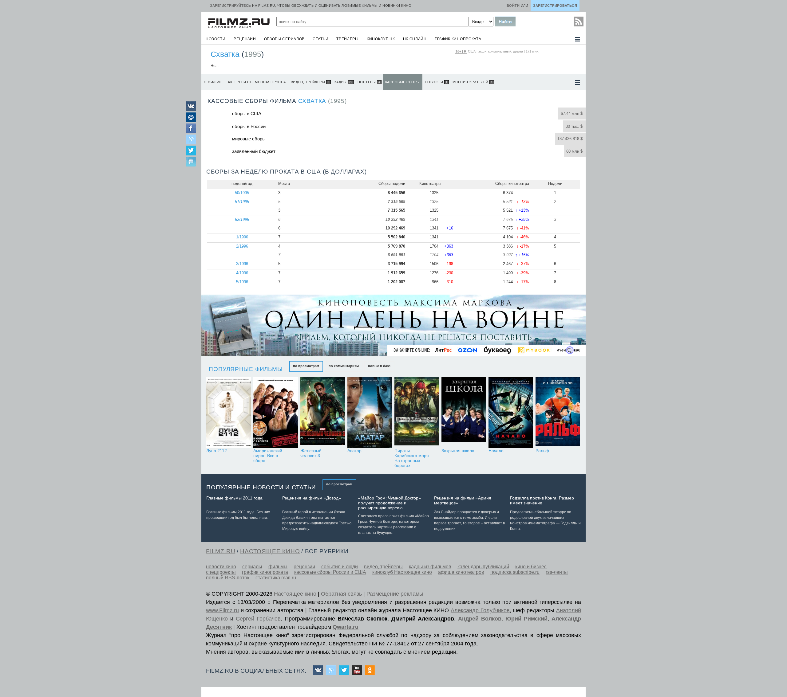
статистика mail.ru (275, 577)
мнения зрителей (472, 82)
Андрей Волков (479, 619)
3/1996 (242, 263)
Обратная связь (341, 594)
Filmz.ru (220, 551)
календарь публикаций (483, 566)
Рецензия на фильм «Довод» (311, 497)
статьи (320, 39)
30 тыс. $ (574, 126)
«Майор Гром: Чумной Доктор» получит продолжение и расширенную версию (389, 502)
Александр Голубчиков (480, 610)
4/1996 (242, 273)
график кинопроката (458, 39)
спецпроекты (221, 572)
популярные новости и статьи (261, 487)
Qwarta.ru (345, 627)
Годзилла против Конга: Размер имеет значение (542, 500)
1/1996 (242, 237)
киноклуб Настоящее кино (402, 572)
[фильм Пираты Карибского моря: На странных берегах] (416, 412)
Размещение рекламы (394, 594)
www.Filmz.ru (222, 610)
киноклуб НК (381, 39)
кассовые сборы (402, 82)
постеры (369, 82)
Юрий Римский (526, 619)
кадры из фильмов (430, 566)
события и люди (339, 566)
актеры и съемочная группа (257, 82)
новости (216, 39)
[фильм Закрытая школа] (463, 412)
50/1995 (242, 192)
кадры (343, 82)
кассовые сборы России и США (330, 572)
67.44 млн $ (572, 113)
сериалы (252, 566)
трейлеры (347, 39)
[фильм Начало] (510, 412)
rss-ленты (557, 572)
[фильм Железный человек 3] (322, 412)
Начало (496, 450)
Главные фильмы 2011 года (234, 497)
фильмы (277, 566)
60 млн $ (574, 151)
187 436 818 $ (570, 138)
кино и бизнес (531, 566)
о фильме (213, 82)
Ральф (542, 450)
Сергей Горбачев (258, 619)
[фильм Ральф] (558, 412)
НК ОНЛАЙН (415, 39)
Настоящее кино (295, 594)
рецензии (245, 39)
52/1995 (242, 219)
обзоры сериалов (284, 39)
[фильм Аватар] (369, 412)
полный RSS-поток (227, 577)
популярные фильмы (246, 369)
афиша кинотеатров (461, 572)
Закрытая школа (457, 450)
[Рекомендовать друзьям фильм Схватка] (191, 162)
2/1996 (242, 246)
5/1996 (242, 282)
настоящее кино (270, 551)
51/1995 (242, 201)
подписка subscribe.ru (515, 572)
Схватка (225, 54)
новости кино (221, 566)
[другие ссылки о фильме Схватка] (577, 82)
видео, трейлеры (310, 82)
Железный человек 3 (311, 453)
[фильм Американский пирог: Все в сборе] (275, 412)
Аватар (354, 450)
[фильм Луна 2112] (228, 412)
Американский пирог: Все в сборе (267, 455)
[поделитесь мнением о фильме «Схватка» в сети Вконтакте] (191, 109)
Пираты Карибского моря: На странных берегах (412, 458)
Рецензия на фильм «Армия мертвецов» (462, 500)
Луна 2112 (216, 450)
